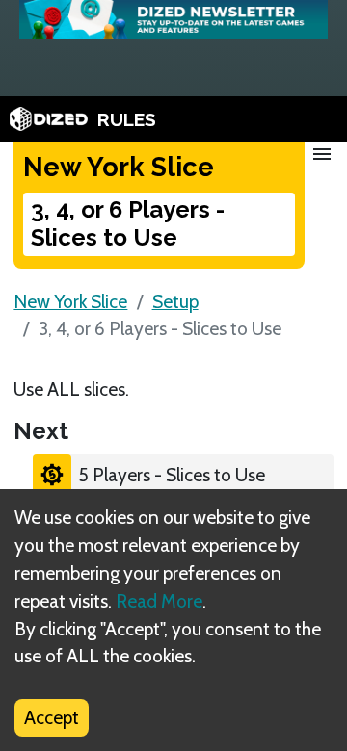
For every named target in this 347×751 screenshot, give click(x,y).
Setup (175, 301)
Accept (51, 717)
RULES (126, 119)
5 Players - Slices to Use (172, 474)
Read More (159, 600)
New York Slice (70, 301)
